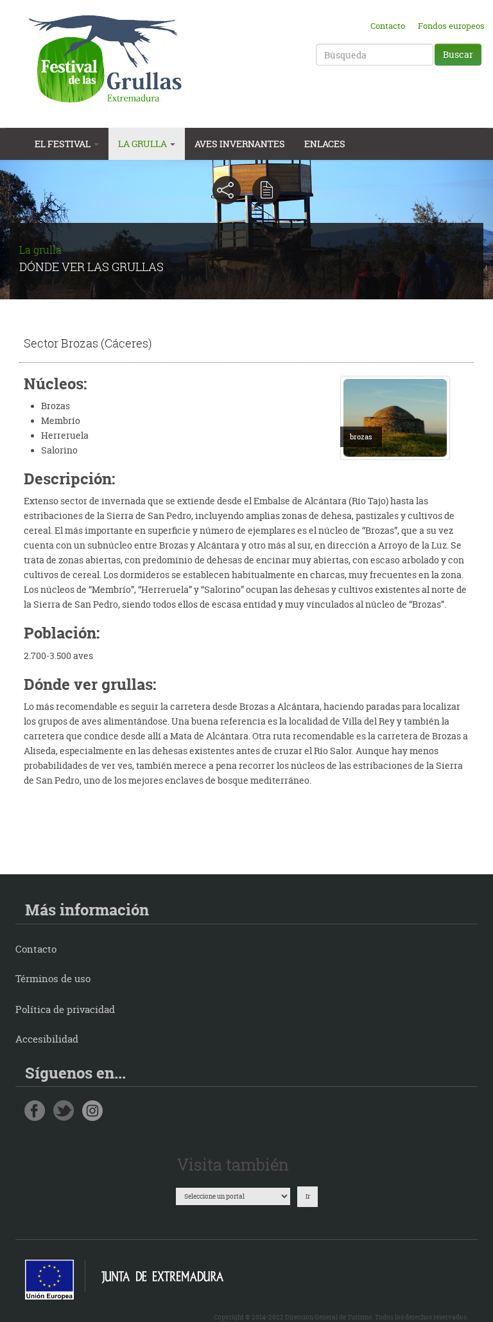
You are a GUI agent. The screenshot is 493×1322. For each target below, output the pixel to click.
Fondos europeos (451, 25)
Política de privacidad (65, 1009)
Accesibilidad (46, 1039)
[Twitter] (63, 1112)
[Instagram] (92, 1112)
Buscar (458, 54)
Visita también (233, 1165)
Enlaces (324, 144)
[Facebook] (35, 1112)
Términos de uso (53, 978)
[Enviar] (266, 190)
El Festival (63, 144)
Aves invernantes (240, 144)
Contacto (387, 25)
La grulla (143, 144)
